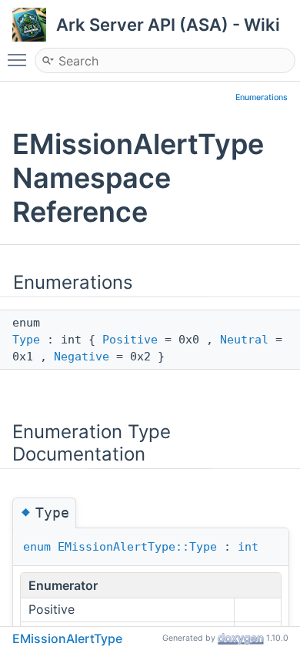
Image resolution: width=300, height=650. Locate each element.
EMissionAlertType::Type (137, 547)
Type (26, 340)
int (248, 547)
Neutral (244, 340)
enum (37, 547)
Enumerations (261, 97)
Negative (81, 357)
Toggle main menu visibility (20, 59)
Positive (130, 340)
